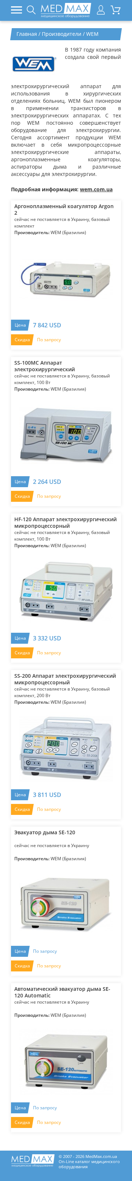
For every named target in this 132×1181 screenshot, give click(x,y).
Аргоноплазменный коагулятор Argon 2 (64, 209)
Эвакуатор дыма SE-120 (44, 832)
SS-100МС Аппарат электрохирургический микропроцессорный (44, 366)
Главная (26, 33)
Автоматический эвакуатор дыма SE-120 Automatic (62, 992)
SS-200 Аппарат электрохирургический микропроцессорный (65, 679)
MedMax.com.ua (101, 1156)
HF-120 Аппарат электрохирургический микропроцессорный (65, 522)
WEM (92, 33)
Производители (61, 33)
